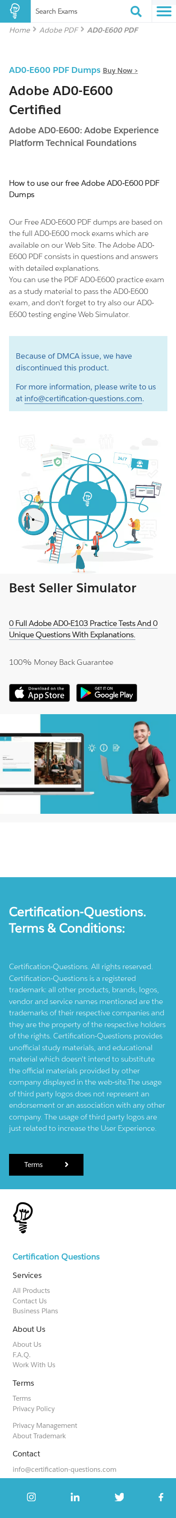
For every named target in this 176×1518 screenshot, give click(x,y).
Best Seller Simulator (72, 588)
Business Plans (35, 1311)
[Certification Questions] (15, 11)
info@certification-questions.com (83, 399)
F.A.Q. (22, 1354)
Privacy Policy (34, 1408)
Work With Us (34, 1364)
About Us (27, 1344)
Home (19, 29)
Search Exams (56, 11)
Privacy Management (45, 1425)
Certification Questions (56, 1256)
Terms (34, 1164)
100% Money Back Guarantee (61, 662)
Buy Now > (120, 70)
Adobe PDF (58, 29)
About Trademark (39, 1436)
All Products (31, 1290)
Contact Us (30, 1301)
